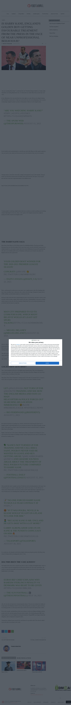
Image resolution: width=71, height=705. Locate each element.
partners (18, 344)
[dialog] (35, 352)
